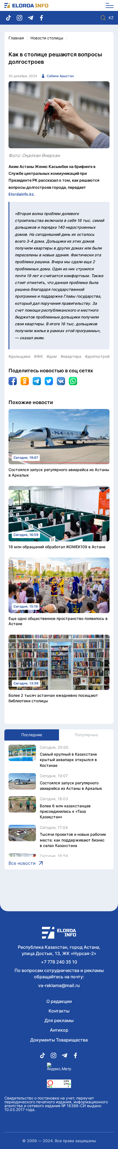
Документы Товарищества (59, 1040)
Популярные (86, 734)
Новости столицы (46, 38)
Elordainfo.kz (21, 194)
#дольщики (19, 356)
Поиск (103, 18)
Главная (16, 38)
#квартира (71, 356)
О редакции (59, 1001)
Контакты (59, 1011)
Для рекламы (59, 1020)
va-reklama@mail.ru (59, 985)
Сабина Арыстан (60, 76)
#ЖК (38, 356)
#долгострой (97, 356)
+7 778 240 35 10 (59, 962)
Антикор (59, 1030)
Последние (31, 734)
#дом (52, 356)
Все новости (22, 863)
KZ (111, 18)
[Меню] (108, 5)
